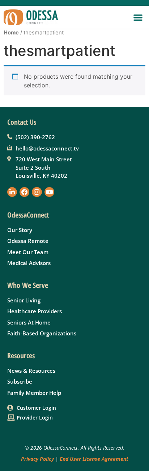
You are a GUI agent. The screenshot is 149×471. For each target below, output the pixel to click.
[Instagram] (37, 192)
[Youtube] (49, 192)
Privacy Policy (37, 458)
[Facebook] (24, 192)
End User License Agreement (94, 458)
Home (11, 32)
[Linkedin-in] (12, 192)
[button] (138, 17)
